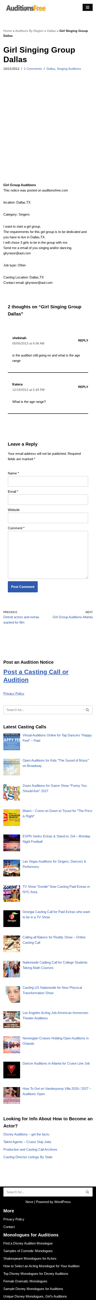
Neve (29, 1202)
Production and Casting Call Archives (30, 1149)
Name (13, 473)
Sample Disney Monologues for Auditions (33, 1289)
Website (14, 510)
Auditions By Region (29, 31)
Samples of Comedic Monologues (28, 1251)
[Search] (88, 709)
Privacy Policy (13, 693)
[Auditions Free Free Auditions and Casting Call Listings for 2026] (25, 7)
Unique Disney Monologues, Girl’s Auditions (35, 1296)
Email (13, 491)
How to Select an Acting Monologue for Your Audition (41, 1266)
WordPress (62, 1202)
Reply (83, 340)
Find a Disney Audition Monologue (28, 1243)
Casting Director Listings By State (27, 1157)
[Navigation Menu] (88, 7)
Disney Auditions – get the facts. (26, 1134)
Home (7, 31)
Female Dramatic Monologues (25, 1281)
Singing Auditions (69, 68)
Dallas (51, 31)
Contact (9, 1227)
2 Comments (33, 68)
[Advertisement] (48, 133)
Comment (16, 528)
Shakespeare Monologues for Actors (29, 1258)
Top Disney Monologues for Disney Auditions (35, 1273)
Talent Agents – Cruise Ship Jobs (27, 1142)
